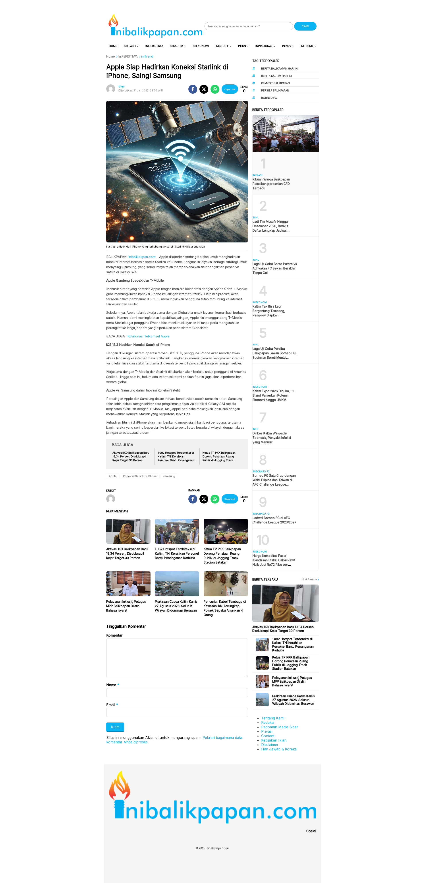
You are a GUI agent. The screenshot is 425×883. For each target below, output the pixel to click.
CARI (305, 26)
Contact (267, 736)
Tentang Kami (272, 718)
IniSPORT (222, 46)
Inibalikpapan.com (142, 257)
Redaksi (267, 722)
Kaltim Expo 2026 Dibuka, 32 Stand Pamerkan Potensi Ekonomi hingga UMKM (273, 395)
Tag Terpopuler (265, 61)
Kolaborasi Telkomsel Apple (149, 336)
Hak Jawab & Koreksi (279, 749)
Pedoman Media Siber (279, 727)
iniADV (286, 46)
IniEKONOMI (201, 46)
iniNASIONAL (263, 46)
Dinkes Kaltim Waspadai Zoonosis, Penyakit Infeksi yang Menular (272, 437)
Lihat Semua (309, 579)
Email (112, 705)
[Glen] (112, 499)
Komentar (114, 635)
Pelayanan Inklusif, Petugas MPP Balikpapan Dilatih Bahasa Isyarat (126, 606)
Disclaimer (269, 744)
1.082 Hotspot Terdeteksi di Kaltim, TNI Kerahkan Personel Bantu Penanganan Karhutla (177, 553)
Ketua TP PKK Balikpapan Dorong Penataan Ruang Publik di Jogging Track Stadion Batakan (290, 662)
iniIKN (242, 46)
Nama (112, 685)
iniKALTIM (176, 46)
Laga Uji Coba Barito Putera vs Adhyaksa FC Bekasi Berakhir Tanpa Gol (275, 268)
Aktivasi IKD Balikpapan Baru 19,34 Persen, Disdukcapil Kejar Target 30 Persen (127, 553)
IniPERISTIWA (154, 46)
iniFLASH (130, 46)
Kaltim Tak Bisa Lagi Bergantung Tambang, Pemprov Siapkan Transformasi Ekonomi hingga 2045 (274, 315)
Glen (121, 86)
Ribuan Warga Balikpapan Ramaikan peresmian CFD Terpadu (271, 183)
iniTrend (307, 46)
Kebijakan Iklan (273, 740)
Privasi (266, 731)
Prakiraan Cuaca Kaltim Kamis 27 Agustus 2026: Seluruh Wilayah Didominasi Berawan (176, 606)
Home (113, 46)
